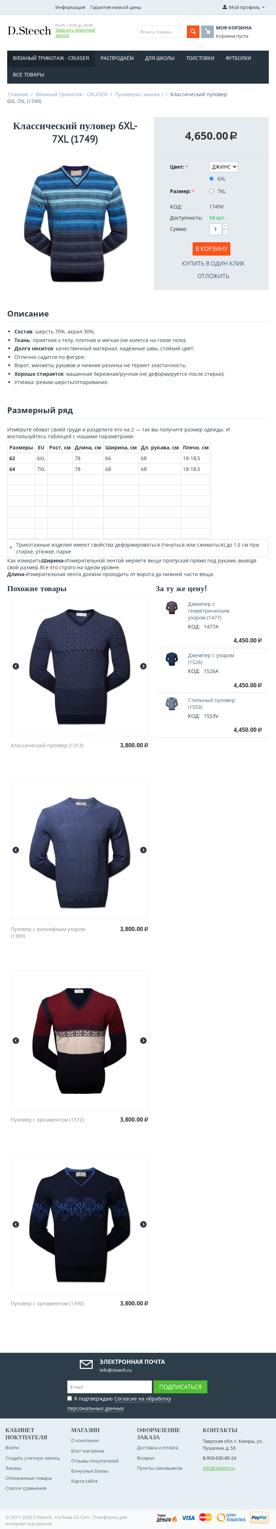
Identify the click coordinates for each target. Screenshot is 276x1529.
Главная (18, 94)
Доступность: (186, 217)
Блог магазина (87, 1451)
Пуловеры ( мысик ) (139, 94)
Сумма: (178, 228)
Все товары (28, 75)
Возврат (146, 1458)
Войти (12, 1447)
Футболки (238, 58)
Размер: (180, 191)
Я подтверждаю (119, 1403)
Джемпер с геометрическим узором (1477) (208, 610)
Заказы (13, 1468)
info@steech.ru (219, 1468)
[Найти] (193, 31)
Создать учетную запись (32, 1458)
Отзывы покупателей (95, 1461)
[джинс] (75, 222)
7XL (221, 191)
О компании (85, 1440)
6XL (221, 178)
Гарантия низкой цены (115, 7)
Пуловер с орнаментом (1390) (47, 1303)
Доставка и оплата (157, 1447)
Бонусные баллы (90, 1471)
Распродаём (117, 58)
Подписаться (180, 1387)
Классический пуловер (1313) (47, 745)
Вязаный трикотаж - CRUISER (51, 58)
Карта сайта (84, 1481)
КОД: (176, 206)
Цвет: (177, 166)
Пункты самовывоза (159, 1468)
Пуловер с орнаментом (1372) (47, 1119)
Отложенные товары (28, 1478)
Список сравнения (25, 1488)
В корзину (211, 249)
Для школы (160, 58)
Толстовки (200, 58)
